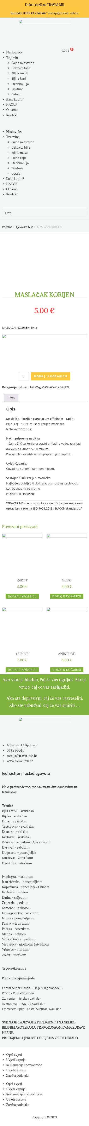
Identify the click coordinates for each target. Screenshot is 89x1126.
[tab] (11, 398)
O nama (11, 110)
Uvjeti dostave (16, 1070)
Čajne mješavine (22, 63)
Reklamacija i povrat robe (24, 1065)
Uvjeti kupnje (15, 1060)
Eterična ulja (20, 84)
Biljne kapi (18, 78)
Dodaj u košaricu (50, 376)
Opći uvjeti (14, 1055)
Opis (11, 398)
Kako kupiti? (15, 99)
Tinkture (17, 89)
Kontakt (11, 115)
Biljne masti (19, 73)
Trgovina (12, 58)
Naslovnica (14, 52)
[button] (22, 123)
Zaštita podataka (17, 1076)
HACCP (11, 105)
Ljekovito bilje (20, 68)
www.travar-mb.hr (19, 761)
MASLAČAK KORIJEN (55, 387)
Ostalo (15, 94)
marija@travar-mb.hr (63, 13)
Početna (7, 227)
